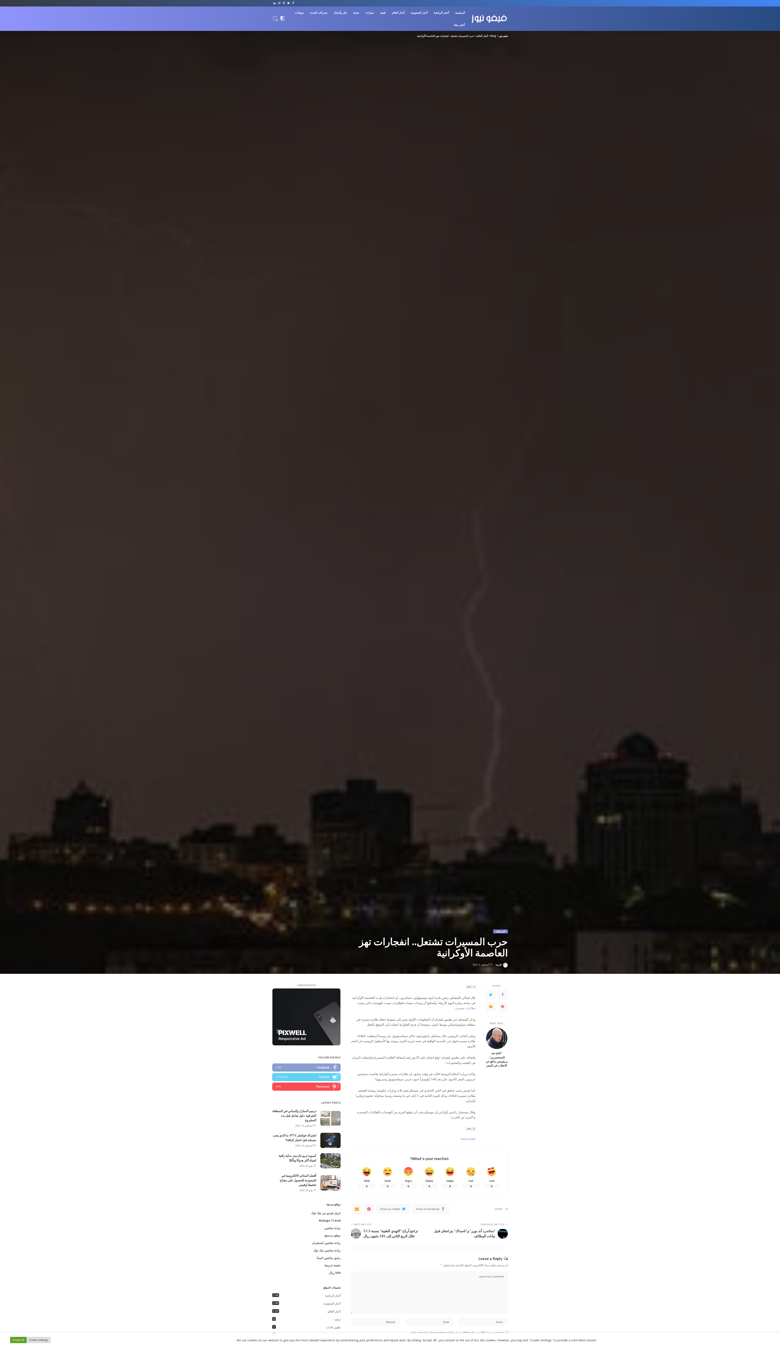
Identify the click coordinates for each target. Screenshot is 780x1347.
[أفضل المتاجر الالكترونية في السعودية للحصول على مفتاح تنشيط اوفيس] (330, 1182)
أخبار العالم (500, 931)
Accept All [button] (18, 1340)
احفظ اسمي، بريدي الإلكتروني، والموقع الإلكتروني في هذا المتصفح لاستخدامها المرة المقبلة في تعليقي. (456, 1332)
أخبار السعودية (332, 1303)
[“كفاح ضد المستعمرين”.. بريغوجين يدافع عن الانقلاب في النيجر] (496, 1038)
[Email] (491, 1006)
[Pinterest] (284, 3)
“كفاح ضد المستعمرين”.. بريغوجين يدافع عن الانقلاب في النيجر (497, 1059)
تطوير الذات (333, 1327)
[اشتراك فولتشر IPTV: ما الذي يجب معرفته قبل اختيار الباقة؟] (330, 1140)
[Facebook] (293, 3)
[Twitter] (288, 3)
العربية (499, 964)
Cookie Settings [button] (38, 1340)
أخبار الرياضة (333, 1295)
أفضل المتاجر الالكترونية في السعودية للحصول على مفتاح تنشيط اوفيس (298, 1180)
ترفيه (337, 1319)
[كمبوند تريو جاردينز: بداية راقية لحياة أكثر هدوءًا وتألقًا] (330, 1160)
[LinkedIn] (274, 3)
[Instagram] (279, 3)
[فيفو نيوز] (489, 18)
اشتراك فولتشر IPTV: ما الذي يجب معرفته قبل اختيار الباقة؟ (294, 1137)
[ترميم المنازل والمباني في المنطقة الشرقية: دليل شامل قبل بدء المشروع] (330, 1118)
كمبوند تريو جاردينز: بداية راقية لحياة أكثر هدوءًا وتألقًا (297, 1158)
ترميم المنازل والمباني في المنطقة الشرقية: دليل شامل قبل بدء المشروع (294, 1115)
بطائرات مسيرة (465, 1008)
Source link (468, 1139)
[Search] (275, 19)
